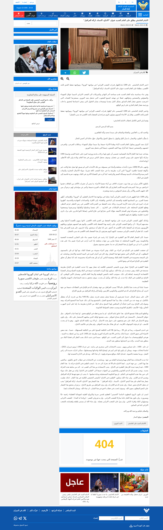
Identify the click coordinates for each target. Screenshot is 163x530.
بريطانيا (22, 283)
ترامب (26, 283)
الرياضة (105, 16)
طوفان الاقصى (43, 279)
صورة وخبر (53, 189)
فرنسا (55, 279)
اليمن (43, 288)
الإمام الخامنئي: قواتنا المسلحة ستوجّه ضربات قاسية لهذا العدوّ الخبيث (32, 142)
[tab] (36, 94)
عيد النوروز (117, 423)
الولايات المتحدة (32, 287)
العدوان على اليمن (28, 292)
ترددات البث (42, 16)
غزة (50, 278)
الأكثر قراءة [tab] (24, 135)
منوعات (82, 16)
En (119, 2)
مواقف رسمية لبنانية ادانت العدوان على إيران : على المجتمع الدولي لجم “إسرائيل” (31, 180)
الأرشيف (17, 2)
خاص (75, 16)
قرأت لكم (33, 510)
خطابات (97, 16)
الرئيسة (128, 16)
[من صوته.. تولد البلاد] (36, 206)
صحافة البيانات (53, 16)
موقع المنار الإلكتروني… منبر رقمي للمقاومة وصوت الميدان (32, 161)
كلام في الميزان (139, 72)
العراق (48, 292)
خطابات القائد (52, 42)
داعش (46, 283)
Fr (125, 2)
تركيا (32, 283)
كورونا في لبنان (41, 274)
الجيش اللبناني (52, 298)
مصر (55, 274)
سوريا (21, 278)
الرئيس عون (23, 296)
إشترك (95, 518)
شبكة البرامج (57, 510)
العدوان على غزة (40, 292)
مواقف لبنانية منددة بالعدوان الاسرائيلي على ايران (32, 170)
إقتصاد (90, 16)
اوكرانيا (48, 288)
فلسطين (22, 274)
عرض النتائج (36, 123)
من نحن (32, 2)
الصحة (28, 296)
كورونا (30, 274)
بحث (28, 23)
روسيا (52, 283)
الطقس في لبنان (41, 296)
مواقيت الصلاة (65, 16)
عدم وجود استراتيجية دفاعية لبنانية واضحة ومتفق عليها (37, 106)
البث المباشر (18, 83)
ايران (53, 287)
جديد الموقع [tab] (47, 135)
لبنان (52, 274)
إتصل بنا (24, 2)
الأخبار (121, 16)
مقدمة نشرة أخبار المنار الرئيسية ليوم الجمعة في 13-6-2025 (32, 151)
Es (132, 2)
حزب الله (39, 283)
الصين (33, 295)
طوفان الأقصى (32, 278)
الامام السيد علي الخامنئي (136, 423)
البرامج (113, 16)
